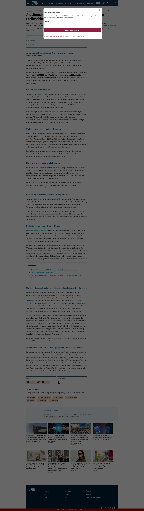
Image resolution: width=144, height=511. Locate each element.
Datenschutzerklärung (55, 36)
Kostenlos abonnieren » (72, 30)
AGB (66, 36)
